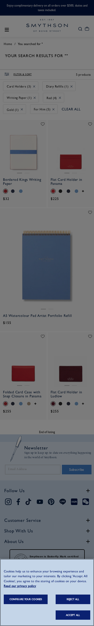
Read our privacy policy (20, 586)
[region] (47, 592)
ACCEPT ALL (73, 615)
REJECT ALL (73, 599)
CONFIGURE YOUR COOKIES (26, 599)
